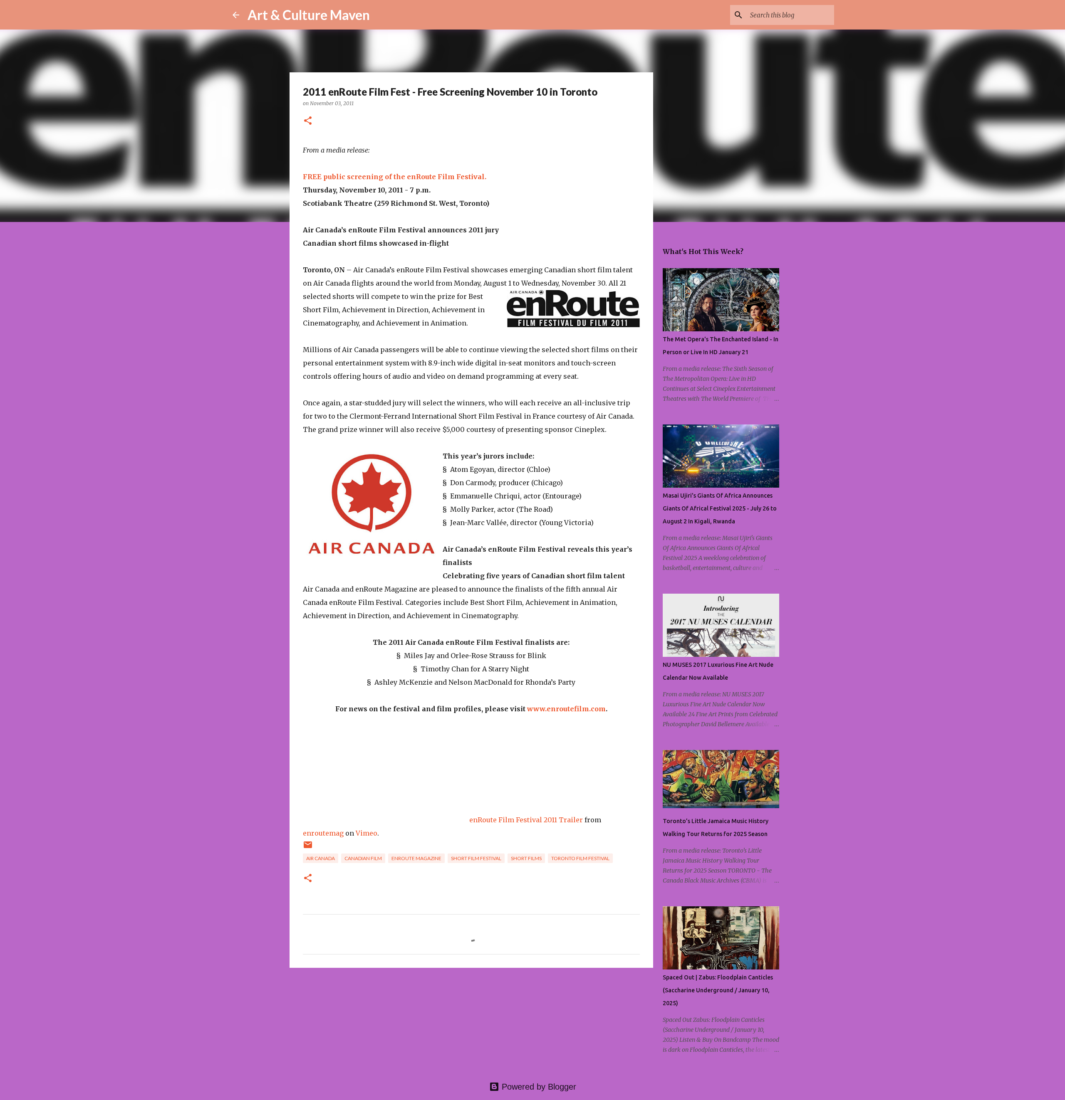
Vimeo (366, 833)
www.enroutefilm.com (566, 709)
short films (526, 858)
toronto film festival (580, 858)
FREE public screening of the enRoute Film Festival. (394, 177)
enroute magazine (416, 858)
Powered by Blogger (537, 1086)
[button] (308, 121)
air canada (320, 858)
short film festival (476, 858)
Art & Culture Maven (309, 15)
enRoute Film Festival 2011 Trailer (526, 820)
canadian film (363, 858)
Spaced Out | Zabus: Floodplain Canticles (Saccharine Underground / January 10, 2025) (718, 990)
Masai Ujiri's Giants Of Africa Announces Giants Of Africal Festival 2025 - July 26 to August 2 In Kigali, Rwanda (720, 508)
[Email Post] (308, 848)
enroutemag (323, 833)
